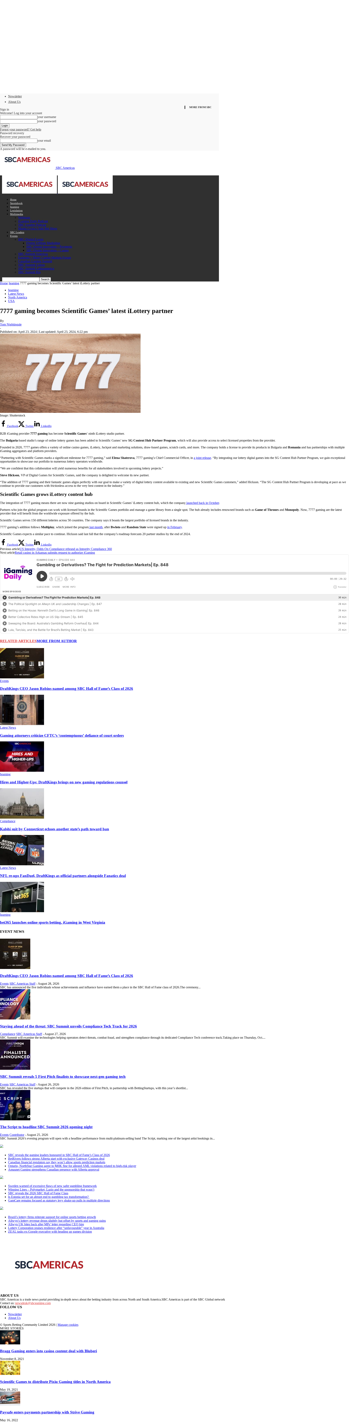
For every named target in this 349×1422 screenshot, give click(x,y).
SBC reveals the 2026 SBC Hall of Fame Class (38, 1193)
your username (46, 117)
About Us (14, 101)
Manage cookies (68, 1324)
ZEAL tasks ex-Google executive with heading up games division (50, 1231)
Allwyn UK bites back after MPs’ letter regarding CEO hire (46, 1224)
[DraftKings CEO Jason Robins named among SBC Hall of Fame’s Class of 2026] (22, 677)
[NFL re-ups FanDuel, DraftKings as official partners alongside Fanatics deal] (22, 864)
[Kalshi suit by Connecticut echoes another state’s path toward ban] (22, 817)
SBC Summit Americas (33, 254)
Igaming (14, 206)
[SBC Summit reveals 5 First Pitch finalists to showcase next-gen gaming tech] (15, 1068)
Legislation (16, 210)
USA (11, 301)
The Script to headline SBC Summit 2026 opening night (46, 1127)
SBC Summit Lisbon (31, 265)
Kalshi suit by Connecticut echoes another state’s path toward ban (54, 829)
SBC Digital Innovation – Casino (47, 250)
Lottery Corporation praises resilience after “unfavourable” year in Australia (56, 1228)
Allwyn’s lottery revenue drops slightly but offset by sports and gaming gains (57, 1220)
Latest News (16, 293)
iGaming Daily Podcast (33, 221)
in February (174, 527)
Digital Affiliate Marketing (43, 243)
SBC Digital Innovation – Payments (49, 246)
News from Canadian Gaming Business (50, 1147)
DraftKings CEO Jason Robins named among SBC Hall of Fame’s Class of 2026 (66, 688)
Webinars (24, 217)
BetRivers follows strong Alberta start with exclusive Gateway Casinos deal (56, 1158)
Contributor (16, 1134)
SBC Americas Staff (22, 983)
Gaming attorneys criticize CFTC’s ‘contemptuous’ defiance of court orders (62, 735)
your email (44, 140)
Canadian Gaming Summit (35, 261)
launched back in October (202, 503)
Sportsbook (16, 203)
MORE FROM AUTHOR (57, 641)
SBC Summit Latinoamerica (36, 268)
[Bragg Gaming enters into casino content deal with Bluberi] (10, 1343)
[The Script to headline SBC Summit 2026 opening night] (15, 1119)
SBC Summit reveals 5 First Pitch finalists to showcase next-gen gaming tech (63, 1076)
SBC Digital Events (30, 239)
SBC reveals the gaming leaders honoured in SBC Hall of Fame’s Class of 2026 (59, 1155)
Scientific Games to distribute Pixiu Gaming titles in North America (55, 1382)
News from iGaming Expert (39, 1178)
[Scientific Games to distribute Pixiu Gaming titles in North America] (10, 1374)
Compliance (7, 821)
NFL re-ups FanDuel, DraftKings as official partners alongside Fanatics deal (63, 876)
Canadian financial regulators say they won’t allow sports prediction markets (56, 1162)
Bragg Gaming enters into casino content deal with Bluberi (48, 1351)
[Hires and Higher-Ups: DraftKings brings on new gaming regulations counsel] (22, 770)
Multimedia (16, 214)
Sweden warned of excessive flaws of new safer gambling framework (52, 1186)
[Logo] (30, 192)
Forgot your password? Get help (20, 129)
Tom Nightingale (11, 324)
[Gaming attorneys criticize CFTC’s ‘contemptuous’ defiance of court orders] (22, 724)
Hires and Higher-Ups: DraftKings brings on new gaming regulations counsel (63, 782)
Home (13, 199)
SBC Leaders (17, 232)
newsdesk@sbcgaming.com (33, 1303)
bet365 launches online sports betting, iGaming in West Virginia (52, 922)
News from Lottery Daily (37, 1209)
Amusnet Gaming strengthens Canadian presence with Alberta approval (53, 1169)
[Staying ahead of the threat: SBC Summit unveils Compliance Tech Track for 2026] (15, 1018)
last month (96, 527)
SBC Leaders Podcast (32, 225)
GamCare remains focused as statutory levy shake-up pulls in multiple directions (59, 1200)
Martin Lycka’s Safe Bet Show (37, 228)
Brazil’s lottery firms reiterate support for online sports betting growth (52, 1217)
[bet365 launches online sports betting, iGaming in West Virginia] (22, 911)
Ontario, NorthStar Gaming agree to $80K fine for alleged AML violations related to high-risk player (72, 1166)
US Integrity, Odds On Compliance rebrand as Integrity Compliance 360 (66, 549)
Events (14, 235)
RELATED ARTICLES (18, 641)
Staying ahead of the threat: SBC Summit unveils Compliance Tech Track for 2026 (68, 1026)
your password (46, 121)
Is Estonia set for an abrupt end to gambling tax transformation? (48, 1197)
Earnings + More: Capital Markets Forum (44, 257)
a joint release (202, 458)
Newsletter (15, 96)
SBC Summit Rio (29, 272)
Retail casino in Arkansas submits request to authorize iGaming (55, 552)
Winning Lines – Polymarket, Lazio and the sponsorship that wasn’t (51, 1189)
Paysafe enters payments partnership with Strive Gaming (47, 1412)
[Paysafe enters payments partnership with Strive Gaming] (10, 1404)
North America (17, 297)
